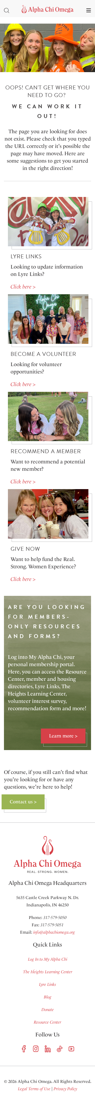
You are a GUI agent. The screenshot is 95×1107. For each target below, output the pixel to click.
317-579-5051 (52, 924)
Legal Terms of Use (34, 1088)
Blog (47, 996)
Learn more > (63, 736)
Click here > (23, 287)
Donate (47, 1009)
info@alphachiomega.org (54, 932)
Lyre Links (47, 984)
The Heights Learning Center (47, 971)
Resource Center (47, 1022)
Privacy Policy (65, 1088)
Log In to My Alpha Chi (47, 959)
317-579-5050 (54, 917)
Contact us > (23, 802)
